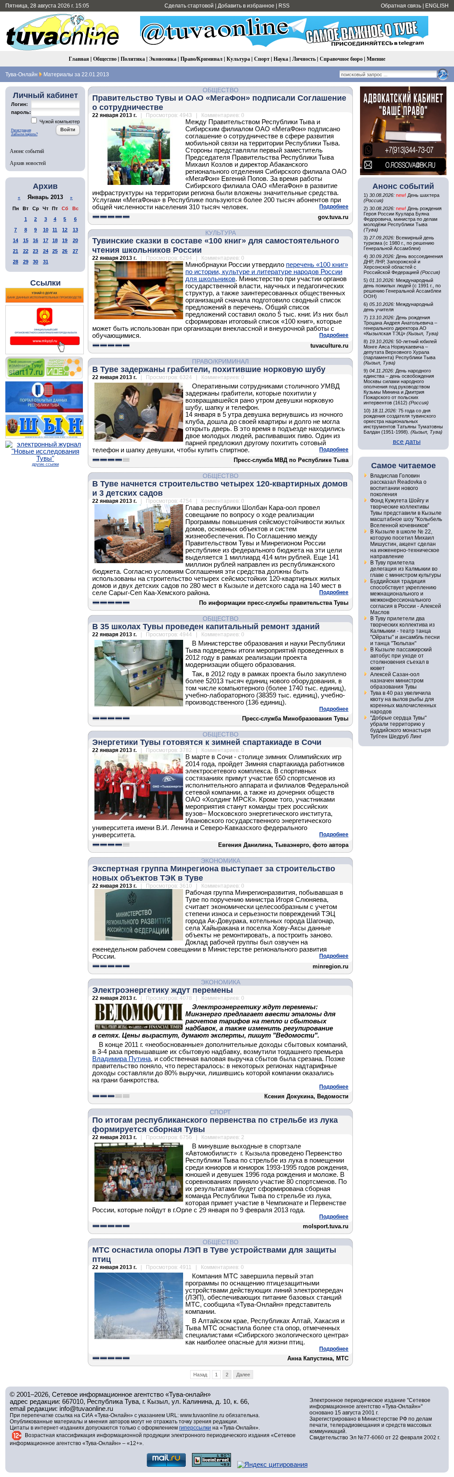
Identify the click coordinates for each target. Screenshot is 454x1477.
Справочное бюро (341, 59)
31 (45, 261)
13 (75, 229)
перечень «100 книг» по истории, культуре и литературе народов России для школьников (266, 271)
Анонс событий (27, 150)
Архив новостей (28, 162)
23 (35, 251)
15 (25, 240)
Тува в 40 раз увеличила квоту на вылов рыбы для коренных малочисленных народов (403, 702)
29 (25, 261)
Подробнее (333, 207)
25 (55, 251)
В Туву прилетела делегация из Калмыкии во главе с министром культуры (405, 569)
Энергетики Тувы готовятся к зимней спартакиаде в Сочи (206, 742)
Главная (79, 59)
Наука (281, 59)
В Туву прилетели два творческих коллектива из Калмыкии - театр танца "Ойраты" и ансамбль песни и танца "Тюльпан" (405, 630)
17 (45, 240)
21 (15, 251)
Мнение (376, 59)
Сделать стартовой (189, 6)
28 (15, 261)
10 (45, 229)
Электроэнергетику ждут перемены (162, 990)
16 (35, 240)
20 (75, 240)
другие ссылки (45, 464)
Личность (304, 59)
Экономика (162, 59)
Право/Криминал (201, 59)
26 (64, 251)
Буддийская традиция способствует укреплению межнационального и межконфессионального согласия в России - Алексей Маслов (405, 596)
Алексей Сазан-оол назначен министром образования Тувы (396, 680)
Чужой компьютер (59, 121)
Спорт (262, 59)
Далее (243, 1374)
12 (64, 229)
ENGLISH (437, 6)
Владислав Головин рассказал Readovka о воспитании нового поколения (398, 485)
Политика (133, 59)
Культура (238, 59)
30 (35, 261)
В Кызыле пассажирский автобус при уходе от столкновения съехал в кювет (401, 658)
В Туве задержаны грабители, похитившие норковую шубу (208, 369)
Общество (105, 59)
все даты (407, 441)
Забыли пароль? (24, 134)
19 (64, 240)
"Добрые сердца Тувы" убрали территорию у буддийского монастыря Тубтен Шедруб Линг (400, 727)
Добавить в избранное (246, 6)
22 (25, 251)
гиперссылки (195, 1428)
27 (75, 251)
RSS (284, 6)
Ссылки (45, 282)
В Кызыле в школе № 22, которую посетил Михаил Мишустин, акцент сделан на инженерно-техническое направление (404, 544)
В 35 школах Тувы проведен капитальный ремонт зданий (206, 626)
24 (45, 251)
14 (15, 240)
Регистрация (21, 130)
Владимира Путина (121, 1058)
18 (55, 240)
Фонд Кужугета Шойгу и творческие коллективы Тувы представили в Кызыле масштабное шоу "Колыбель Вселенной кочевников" (406, 513)
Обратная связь (401, 6)
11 (54, 229)
